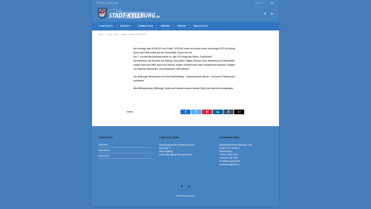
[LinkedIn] (104, 71)
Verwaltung (145, 26)
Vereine (165, 26)
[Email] (104, 86)
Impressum (104, 156)
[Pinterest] (104, 78)
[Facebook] (104, 56)
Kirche (182, 26)
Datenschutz (104, 150)
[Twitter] (104, 64)
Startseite (106, 26)
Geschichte (200, 26)
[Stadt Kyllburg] (128, 14)
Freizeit (125, 26)
